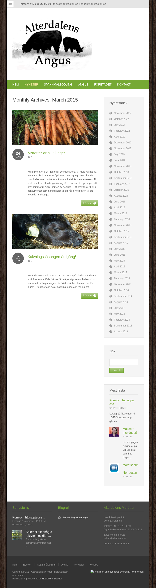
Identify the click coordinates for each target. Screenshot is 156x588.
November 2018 (122, 166)
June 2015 (119, 254)
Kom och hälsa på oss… (28, 517)
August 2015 (121, 243)
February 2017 (122, 183)
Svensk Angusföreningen (75, 517)
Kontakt (94, 564)
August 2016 (121, 195)
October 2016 (121, 189)
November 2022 (122, 113)
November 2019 (122, 148)
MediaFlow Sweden (52, 578)
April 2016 (119, 207)
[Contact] (10, 4)
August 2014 (121, 302)
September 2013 (123, 325)
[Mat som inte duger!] (114, 435)
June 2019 (119, 160)
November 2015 (122, 225)
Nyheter (128, 436)
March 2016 (120, 213)
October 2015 (121, 231)
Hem (14, 564)
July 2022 (119, 124)
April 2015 (119, 266)
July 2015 (119, 248)
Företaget (79, 564)
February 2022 (122, 130)
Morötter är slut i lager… (48, 153)
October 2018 (121, 172)
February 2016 (122, 219)
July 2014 (119, 307)
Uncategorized (118, 408)
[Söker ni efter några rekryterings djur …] (17, 539)
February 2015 (122, 278)
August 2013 (121, 331)
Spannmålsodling (46, 564)
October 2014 (121, 290)
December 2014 (122, 284)
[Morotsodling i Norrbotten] (114, 471)
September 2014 (123, 296)
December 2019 (122, 142)
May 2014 (119, 313)
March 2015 (120, 272)
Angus (64, 564)
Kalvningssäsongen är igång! (52, 257)
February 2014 (122, 319)
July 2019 (119, 154)
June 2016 (119, 201)
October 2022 (121, 119)
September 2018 (123, 178)
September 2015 (123, 237)
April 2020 (119, 136)
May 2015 (119, 260)
